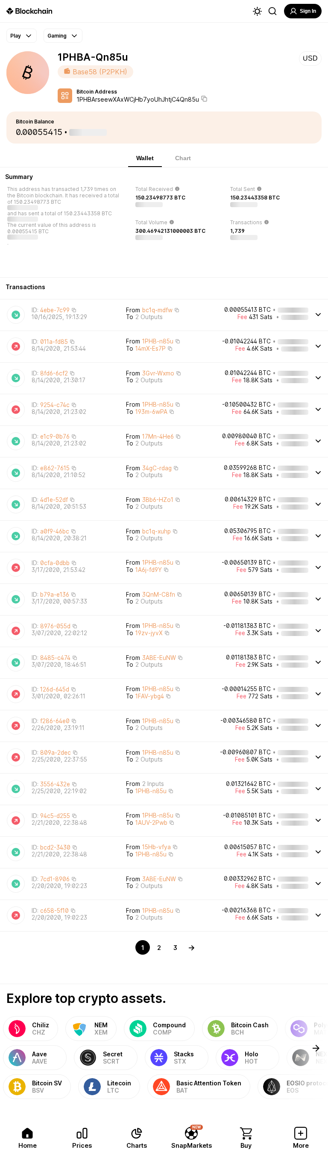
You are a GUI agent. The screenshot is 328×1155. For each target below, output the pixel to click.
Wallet (145, 158)
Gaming (57, 35)
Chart (183, 158)
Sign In (308, 11)
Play (15, 35)
